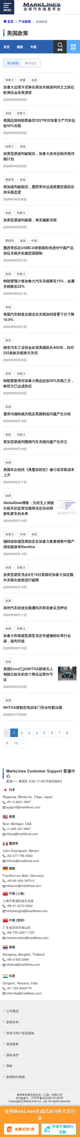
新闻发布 (12, 1022)
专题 (33, 46)
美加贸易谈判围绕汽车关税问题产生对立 (35, 441)
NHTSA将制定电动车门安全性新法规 (32, 707)
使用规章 (12, 1044)
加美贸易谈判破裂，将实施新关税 (30, 219)
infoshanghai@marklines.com (27, 911)
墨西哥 (9, 179)
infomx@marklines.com (22, 860)
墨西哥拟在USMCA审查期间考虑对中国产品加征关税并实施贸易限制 (38, 250)
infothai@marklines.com (23, 964)
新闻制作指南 (15, 1077)
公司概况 (12, 1011)
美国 (34, 80)
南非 (8, 340)
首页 (7, 46)
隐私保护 (12, 1055)
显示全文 (30, 63)
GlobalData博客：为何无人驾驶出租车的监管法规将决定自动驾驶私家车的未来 (28, 508)
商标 (9, 1066)
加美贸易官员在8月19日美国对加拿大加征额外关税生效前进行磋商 (38, 577)
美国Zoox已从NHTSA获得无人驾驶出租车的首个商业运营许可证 (28, 674)
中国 (34, 240)
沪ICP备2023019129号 (47, 1098)
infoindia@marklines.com (24, 993)
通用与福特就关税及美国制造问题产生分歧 (37, 413)
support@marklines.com (23, 807)
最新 (20, 46)
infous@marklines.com (22, 834)
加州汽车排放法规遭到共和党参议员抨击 (35, 607)
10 (16, 743)
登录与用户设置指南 (20, 1033)
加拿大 (9, 80)
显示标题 (13, 63)
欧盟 (23, 80)
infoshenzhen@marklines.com (27, 937)
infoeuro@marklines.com (23, 885)
